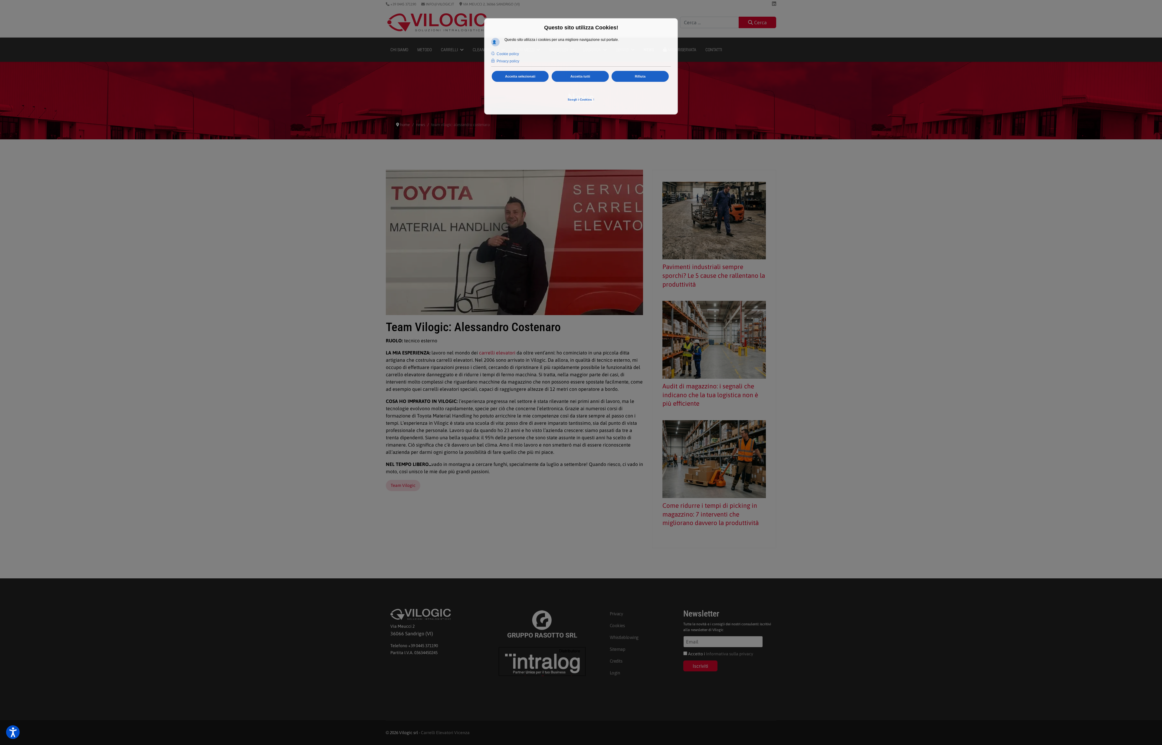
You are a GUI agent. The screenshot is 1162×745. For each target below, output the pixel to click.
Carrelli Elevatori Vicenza (445, 732)
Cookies (617, 625)
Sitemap (617, 649)
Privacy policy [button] (508, 61)
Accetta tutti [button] (580, 76)
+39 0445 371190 (402, 4)
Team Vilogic (403, 485)
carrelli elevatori (497, 352)
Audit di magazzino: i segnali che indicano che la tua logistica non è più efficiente (710, 394)
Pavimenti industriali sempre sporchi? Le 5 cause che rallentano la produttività (713, 275)
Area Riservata (681, 49)
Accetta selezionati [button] (520, 76)
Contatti (713, 49)
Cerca (760, 22)
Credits (616, 661)
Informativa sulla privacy (729, 653)
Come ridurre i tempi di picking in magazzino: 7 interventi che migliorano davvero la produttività (710, 514)
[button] (13, 732)
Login (615, 672)
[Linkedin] (774, 3)
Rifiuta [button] (640, 76)
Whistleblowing (624, 637)
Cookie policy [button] (508, 54)
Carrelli (449, 49)
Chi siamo (399, 49)
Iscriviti (700, 666)
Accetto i (720, 653)
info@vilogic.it (439, 4)
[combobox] (709, 22)
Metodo (424, 49)
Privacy (616, 613)
